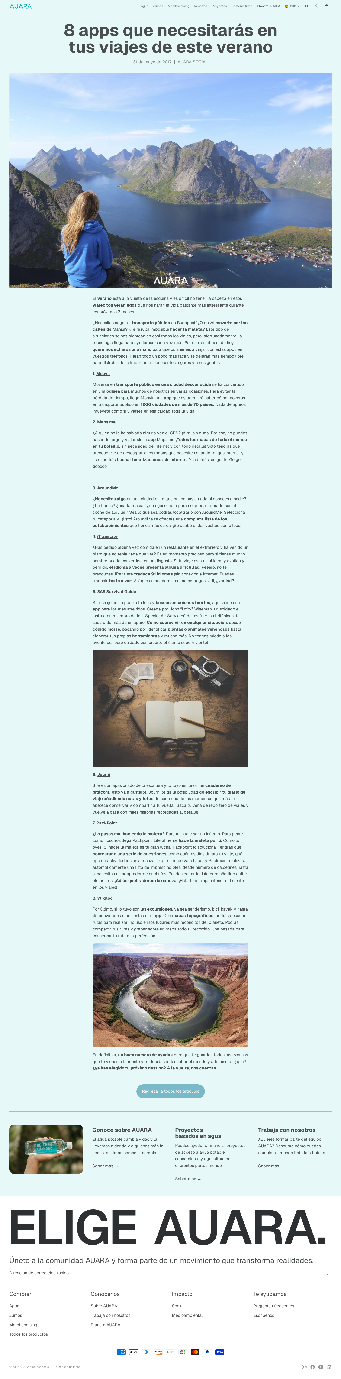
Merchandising (23, 1324)
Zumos (15, 1315)
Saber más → (105, 1166)
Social (178, 1305)
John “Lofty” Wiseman (191, 609)
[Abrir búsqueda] (307, 6)
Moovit (103, 373)
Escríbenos (263, 1315)
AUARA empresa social (35, 1367)
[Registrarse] (327, 1273)
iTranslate (107, 536)
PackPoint (106, 823)
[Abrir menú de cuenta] (316, 6)
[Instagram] (304, 1367)
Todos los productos (28, 1334)
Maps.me (106, 422)
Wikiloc (105, 898)
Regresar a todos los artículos (170, 1091)
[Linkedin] (329, 1367)
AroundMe (107, 488)
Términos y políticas (67, 1367)
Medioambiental (187, 1315)
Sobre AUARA (104, 1305)
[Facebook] (312, 1367)
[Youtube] (321, 1367)
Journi (103, 774)
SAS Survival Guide (116, 591)
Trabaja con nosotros (110, 1315)
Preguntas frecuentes (273, 1305)
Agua (14, 1305)
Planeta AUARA (105, 1324)
